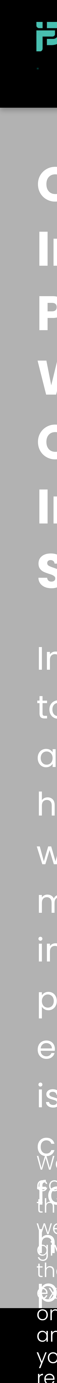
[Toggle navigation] (37, 68)
